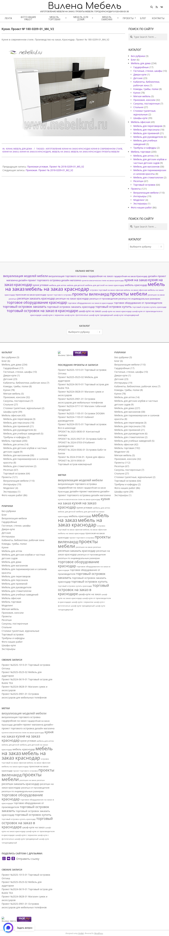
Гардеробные (141, 67)
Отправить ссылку (27, 858)
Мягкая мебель (142, 96)
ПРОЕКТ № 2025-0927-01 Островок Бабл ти (82, 438)
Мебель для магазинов (146, 166)
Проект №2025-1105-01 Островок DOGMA (81, 413)
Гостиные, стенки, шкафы (147, 70)
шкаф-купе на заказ (90, 311)
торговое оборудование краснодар (37, 302)
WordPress (98, 933)
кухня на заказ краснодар (21, 738)
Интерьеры (140, 196)
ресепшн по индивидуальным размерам (139, 298)
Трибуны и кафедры (144, 147)
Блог (133, 59)
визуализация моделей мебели (25, 276)
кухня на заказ (10, 151)
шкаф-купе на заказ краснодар (117, 311)
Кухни (9, 148)
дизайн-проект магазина (28, 724)
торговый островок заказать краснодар (71, 306)
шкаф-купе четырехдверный (126, 315)
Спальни (138, 107)
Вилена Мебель (84, 6)
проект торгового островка (59, 295)
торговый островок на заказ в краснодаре (42, 310)
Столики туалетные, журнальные (22, 408)
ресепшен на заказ (156, 295)
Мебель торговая (141, 151)
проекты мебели (110, 151)
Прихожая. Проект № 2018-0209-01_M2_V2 (49, 170)
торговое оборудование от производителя (138, 302)
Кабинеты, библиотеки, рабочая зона (24, 382)
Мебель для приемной (146, 133)
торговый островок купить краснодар (149, 307)
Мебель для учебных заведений (21, 433)
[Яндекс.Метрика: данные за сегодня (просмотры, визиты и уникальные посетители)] (9, 919)
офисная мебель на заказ (127, 290)
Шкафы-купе (140, 118)
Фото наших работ (141, 207)
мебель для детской (75, 285)
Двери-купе (140, 74)
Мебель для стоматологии (148, 177)
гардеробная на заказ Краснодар (130, 276)
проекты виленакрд (90, 294)
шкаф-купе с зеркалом (53, 315)
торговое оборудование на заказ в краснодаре (90, 303)
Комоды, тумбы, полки (145, 89)
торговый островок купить (113, 307)
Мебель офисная (140, 122)
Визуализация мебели (146, 192)
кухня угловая (41, 285)
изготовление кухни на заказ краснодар (68, 148)
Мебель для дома (22, 148)
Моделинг (139, 199)
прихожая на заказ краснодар (31, 294)
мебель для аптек (57, 285)
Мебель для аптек (143, 155)
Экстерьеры (140, 203)
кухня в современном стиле (106, 148)
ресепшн (13, 299)
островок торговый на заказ (102, 290)
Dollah (81, 933)
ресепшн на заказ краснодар (72, 298)
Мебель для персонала (146, 129)
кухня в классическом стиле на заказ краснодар (103, 280)
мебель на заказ (61, 151)
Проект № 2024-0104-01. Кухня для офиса (81, 457)
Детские (138, 78)
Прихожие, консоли (144, 99)
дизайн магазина (71, 280)
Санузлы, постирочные (146, 103)
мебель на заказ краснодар (86, 151)
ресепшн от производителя (103, 298)
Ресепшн (138, 181)
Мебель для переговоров (147, 126)
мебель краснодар (136, 285)
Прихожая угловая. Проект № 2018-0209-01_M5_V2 (55, 166)
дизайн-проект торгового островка (39, 280)
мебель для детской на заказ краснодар (104, 285)
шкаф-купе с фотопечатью (76, 315)
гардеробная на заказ (100, 276)
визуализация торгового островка (68, 276)
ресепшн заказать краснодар (36, 298)
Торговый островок (144, 184)
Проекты (136, 188)
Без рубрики (138, 56)
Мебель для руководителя (148, 136)
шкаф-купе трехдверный (101, 315)
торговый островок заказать (24, 306)
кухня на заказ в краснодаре (35, 151)
